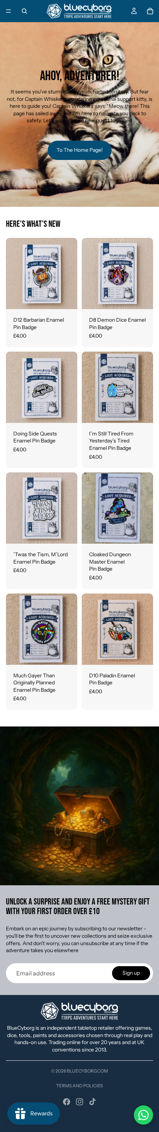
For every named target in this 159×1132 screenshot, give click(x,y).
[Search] (24, 11)
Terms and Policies (79, 1085)
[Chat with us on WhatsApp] (143, 1115)
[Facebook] (66, 1101)
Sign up (131, 972)
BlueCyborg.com (87, 1071)
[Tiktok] (92, 1101)
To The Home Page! (80, 150)
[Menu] (8, 11)
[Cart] (150, 11)
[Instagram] (79, 1101)
